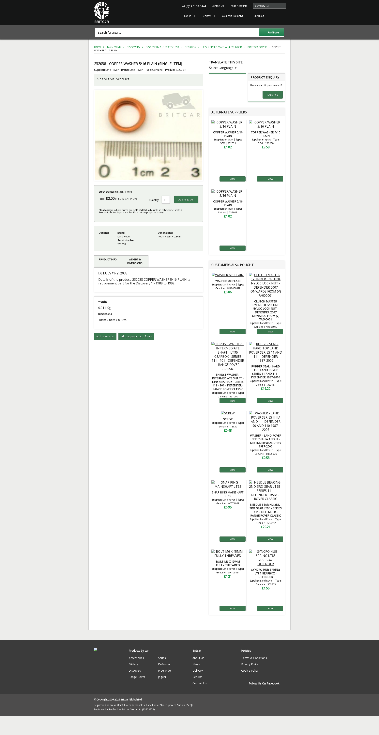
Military (133, 664)
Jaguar (162, 677)
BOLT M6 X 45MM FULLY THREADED (228, 563)
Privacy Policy (250, 664)
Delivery (197, 670)
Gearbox (190, 47)
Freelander (165, 670)
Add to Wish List (105, 336)
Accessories (136, 658)
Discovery (133, 47)
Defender (164, 664)
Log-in (187, 16)
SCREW (228, 419)
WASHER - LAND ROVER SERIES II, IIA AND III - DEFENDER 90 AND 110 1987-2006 (265, 441)
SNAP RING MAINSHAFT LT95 (228, 494)
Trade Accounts (238, 6)
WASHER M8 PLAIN (227, 281)
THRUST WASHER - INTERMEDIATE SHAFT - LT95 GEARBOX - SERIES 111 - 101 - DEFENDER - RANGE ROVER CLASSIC (228, 382)
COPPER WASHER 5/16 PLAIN (228, 134)
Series (162, 658)
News (196, 664)
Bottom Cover (257, 47)
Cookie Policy (249, 670)
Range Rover (137, 677)
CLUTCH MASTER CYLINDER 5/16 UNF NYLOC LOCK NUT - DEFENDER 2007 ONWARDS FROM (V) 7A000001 (265, 310)
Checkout (259, 16)
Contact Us (218, 6)
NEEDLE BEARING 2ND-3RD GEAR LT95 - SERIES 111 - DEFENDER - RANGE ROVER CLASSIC (266, 510)
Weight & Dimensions (135, 261)
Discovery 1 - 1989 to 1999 (162, 47)
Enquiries (272, 94)
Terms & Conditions (254, 658)
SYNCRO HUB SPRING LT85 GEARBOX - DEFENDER (265, 573)
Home (97, 47)
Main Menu (114, 47)
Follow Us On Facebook (264, 683)
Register (206, 16)
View (232, 179)
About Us (198, 658)
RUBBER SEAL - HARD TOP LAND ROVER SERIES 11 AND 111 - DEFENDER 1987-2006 (265, 371)
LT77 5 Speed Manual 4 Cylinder (222, 47)
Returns (197, 677)
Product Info (108, 259)
